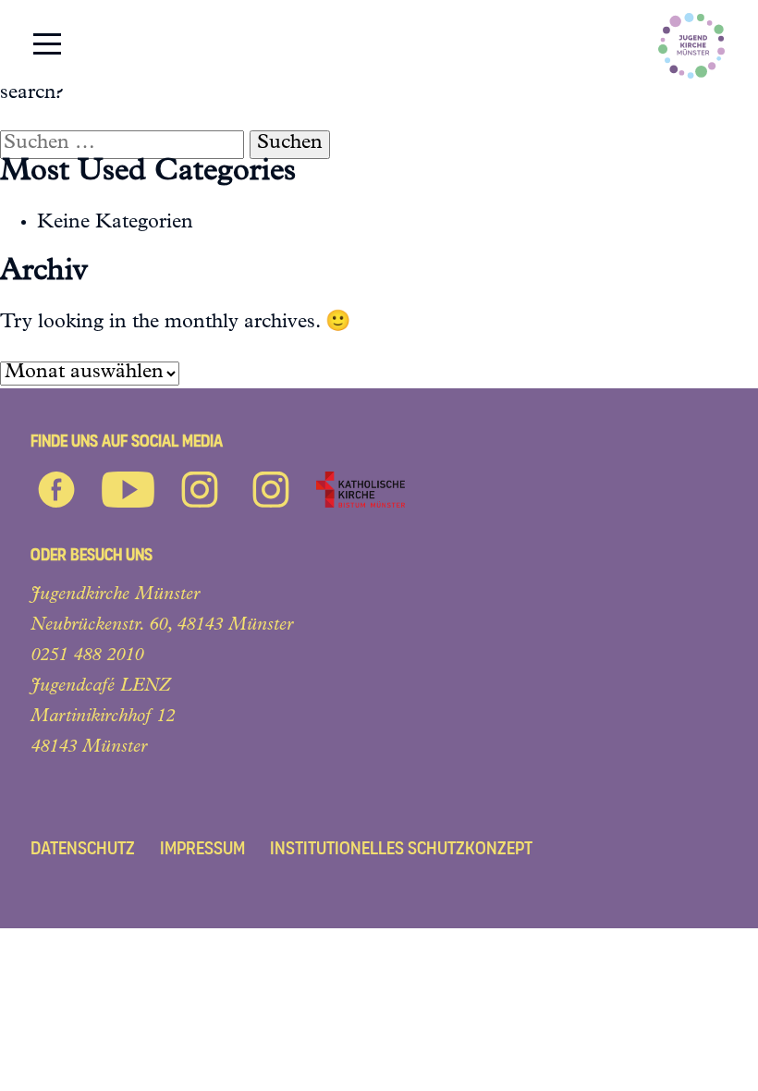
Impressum (202, 848)
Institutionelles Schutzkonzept (401, 848)
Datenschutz (83, 848)
